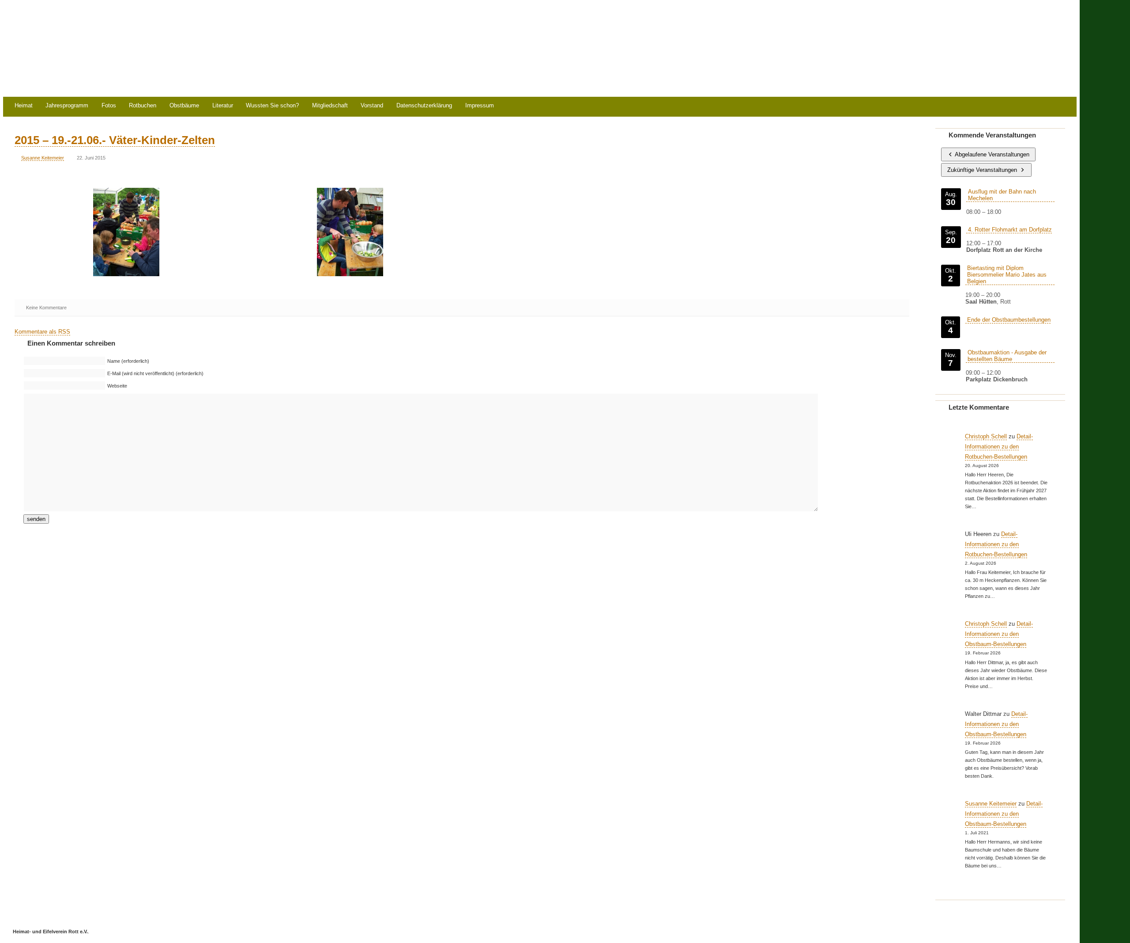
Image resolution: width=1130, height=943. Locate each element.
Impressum (479, 106)
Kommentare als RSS (42, 331)
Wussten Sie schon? (272, 106)
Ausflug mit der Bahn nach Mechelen (1002, 195)
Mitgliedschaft (330, 106)
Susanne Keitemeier (42, 157)
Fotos (109, 106)
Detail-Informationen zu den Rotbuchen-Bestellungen (999, 446)
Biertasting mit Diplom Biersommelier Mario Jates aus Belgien (1007, 275)
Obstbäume (184, 106)
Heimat (24, 106)
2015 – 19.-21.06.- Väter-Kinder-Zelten (115, 140)
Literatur (222, 106)
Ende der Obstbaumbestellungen (1009, 319)
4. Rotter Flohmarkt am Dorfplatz (1010, 229)
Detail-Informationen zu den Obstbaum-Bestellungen (999, 633)
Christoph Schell (986, 436)
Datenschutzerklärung (424, 106)
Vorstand (372, 106)
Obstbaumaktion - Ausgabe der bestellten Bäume (1007, 355)
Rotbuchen (142, 106)
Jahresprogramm (66, 106)
